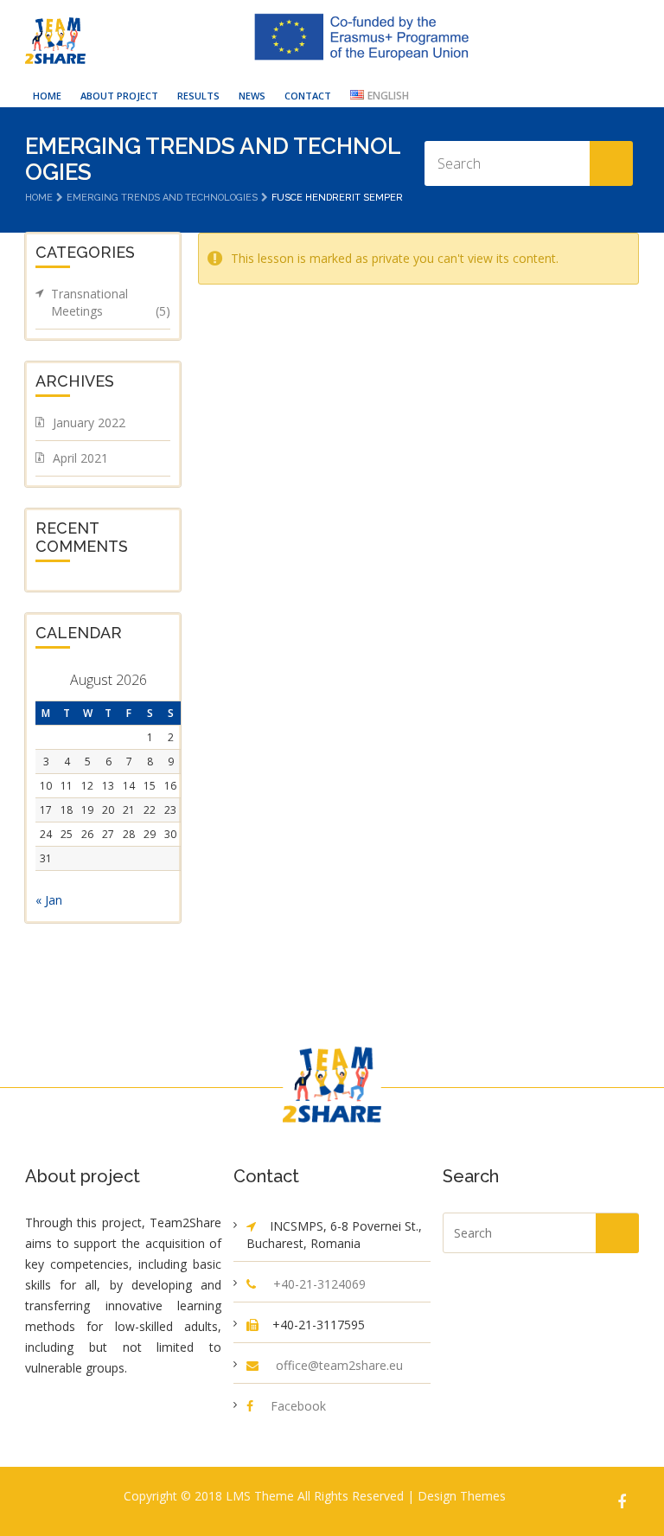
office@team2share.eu (339, 1365)
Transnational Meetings (110, 302)
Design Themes (462, 1496)
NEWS (252, 95)
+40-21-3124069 (319, 1284)
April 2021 (80, 458)
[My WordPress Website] (55, 40)
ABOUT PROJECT (119, 95)
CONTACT (307, 95)
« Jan (48, 900)
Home (39, 197)
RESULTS (198, 95)
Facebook (298, 1406)
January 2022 (89, 422)
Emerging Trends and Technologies (162, 197)
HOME (47, 95)
